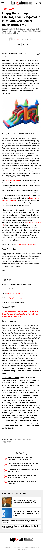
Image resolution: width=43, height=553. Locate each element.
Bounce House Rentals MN (22, 439)
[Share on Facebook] (15, 44)
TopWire (18, 39)
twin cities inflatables (12, 180)
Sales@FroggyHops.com (15, 293)
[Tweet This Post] (19, 44)
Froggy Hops (6, 442)
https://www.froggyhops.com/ (25, 245)
